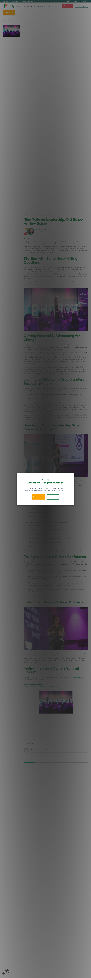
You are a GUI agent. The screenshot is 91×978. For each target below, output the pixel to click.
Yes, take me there (38, 497)
